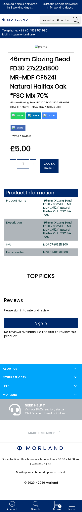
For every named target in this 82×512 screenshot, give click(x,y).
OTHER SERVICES (14, 377)
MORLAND (10, 395)
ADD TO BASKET (49, 166)
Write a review (21, 136)
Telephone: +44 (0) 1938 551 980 (24, 30)
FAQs (40, 409)
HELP (6, 386)
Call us (60, 413)
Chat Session (33, 413)
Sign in (41, 323)
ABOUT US (10, 369)
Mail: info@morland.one (18, 34)
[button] (75, 19)
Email (48, 413)
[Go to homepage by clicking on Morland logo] (15, 20)
